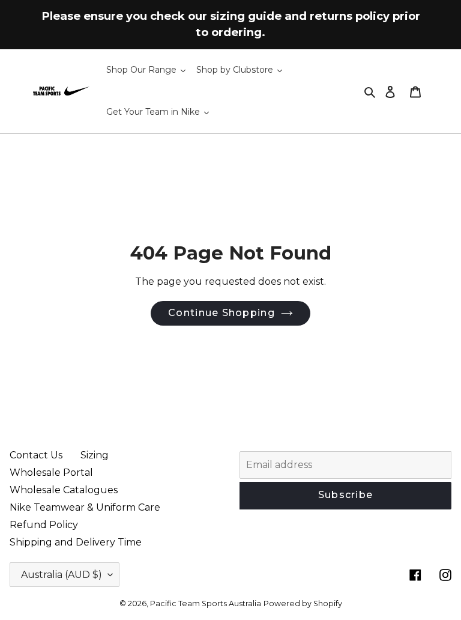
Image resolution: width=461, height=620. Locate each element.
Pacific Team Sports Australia (205, 603)
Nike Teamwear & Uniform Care (85, 507)
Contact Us (36, 455)
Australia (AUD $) (61, 574)
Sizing (94, 455)
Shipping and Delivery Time (76, 542)
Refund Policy (44, 524)
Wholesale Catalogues (64, 490)
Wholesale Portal (51, 472)
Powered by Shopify (303, 603)
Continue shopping (221, 312)
